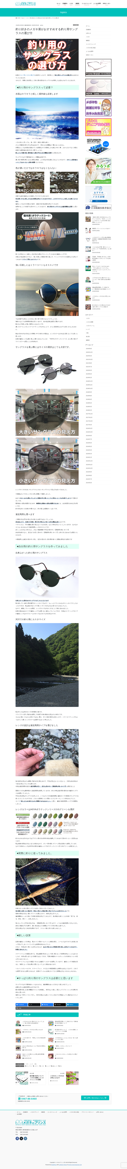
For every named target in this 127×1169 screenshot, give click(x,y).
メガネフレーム (90, 325)
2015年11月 (89, 464)
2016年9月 (89, 435)
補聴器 (88, 40)
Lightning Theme (63, 1164)
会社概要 (19, 1114)
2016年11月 (89, 428)
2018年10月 (89, 388)
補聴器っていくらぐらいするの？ (101, 228)
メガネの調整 (89, 322)
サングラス (29, 1066)
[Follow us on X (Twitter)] (21, 1138)
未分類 (88, 336)
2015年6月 (89, 482)
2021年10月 (89, 359)
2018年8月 (89, 395)
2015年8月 (89, 475)
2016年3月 (89, 450)
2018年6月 (89, 399)
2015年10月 (89, 468)
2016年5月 (89, 446)
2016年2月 (89, 453)
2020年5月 (89, 370)
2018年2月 (89, 410)
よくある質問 (89, 51)
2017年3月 (89, 424)
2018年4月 (89, 406)
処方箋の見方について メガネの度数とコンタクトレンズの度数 (37, 1077)
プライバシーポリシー (88, 1112)
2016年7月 (89, 439)
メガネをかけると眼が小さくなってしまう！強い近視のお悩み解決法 (101, 279)
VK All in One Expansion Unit (75, 1164)
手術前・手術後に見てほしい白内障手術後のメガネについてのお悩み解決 (101, 258)
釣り (61, 1066)
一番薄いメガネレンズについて (63, 1046)
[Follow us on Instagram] (25, 1138)
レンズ (31, 1064)
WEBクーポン (89, 55)
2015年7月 (89, 479)
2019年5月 (89, 374)
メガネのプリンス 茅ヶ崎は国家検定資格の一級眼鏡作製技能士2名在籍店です (101, 239)
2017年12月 (89, 413)
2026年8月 (89, 348)
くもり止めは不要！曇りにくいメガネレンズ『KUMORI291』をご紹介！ (101, 248)
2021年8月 (89, 363)
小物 (35, 1064)
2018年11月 (89, 385)
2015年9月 (89, 472)
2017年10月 (89, 421)
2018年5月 (89, 403)
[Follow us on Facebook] (17, 1138)
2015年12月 (89, 461)
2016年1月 (89, 457)
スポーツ (36, 1066)
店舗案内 (88, 29)
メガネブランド (34, 1112)
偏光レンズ (54, 1066)
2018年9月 (89, 392)
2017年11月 (89, 417)
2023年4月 (89, 356)
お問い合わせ (99, 1112)
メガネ (75, 25)
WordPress (54, 1164)
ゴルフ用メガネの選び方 (27, 75)
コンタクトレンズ (91, 44)
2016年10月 (89, 432)
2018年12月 (89, 381)
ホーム (88, 26)
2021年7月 (89, 366)
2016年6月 (89, 442)
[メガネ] (22, 1077)
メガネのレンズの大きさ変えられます (32, 1029)
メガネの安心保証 (91, 47)
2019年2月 (89, 377)
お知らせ (88, 33)
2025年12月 (89, 352)
